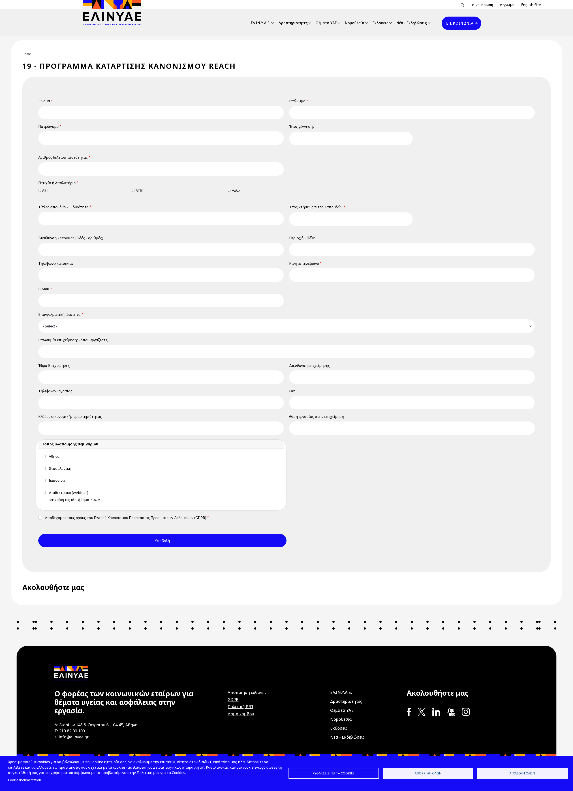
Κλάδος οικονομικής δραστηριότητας (70, 416)
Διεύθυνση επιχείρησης (309, 365)
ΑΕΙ (45, 190)
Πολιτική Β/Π (240, 706)
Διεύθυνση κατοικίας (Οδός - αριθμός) (70, 237)
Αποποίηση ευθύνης (247, 692)
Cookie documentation (24, 780)
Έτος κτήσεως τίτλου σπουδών (315, 207)
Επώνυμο (297, 100)
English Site (531, 4)
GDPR (233, 699)
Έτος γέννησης (301, 126)
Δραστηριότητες (293, 22)
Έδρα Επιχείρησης (54, 365)
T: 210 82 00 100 (69, 730)
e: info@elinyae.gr (71, 737)
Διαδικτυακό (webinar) (68, 492)
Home (26, 54)
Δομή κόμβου (241, 713)
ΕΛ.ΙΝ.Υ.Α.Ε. (260, 22)
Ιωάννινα (57, 480)
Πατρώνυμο (48, 126)
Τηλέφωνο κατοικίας (56, 263)
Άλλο (235, 190)
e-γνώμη (507, 4)
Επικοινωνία (459, 23)
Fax (292, 391)
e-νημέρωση (482, 4)
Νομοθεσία (354, 22)
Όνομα (44, 100)
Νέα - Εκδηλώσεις (411, 22)
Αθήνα (54, 456)
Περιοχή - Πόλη (302, 237)
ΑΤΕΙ (139, 190)
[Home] (114, 12)
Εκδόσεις (380, 22)
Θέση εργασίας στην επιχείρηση (316, 416)
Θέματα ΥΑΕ (326, 22)
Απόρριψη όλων (428, 773)
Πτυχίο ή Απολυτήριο (57, 182)
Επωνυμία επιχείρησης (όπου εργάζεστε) (73, 340)
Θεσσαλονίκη (60, 468)
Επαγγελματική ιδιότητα (59, 314)
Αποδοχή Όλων (522, 773)
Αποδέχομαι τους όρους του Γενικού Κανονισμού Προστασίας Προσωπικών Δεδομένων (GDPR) (125, 517)
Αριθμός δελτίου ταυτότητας (63, 157)
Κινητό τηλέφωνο (304, 263)
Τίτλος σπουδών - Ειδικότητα (63, 207)
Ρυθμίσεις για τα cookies (334, 773)
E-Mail (43, 288)
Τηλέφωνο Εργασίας (55, 391)
